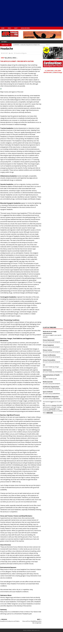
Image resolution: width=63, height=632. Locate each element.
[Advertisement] (32, 13)
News (9, 28)
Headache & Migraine (21, 53)
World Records (25, 28)
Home (2, 28)
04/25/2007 (5, 53)
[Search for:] (53, 44)
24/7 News (4, 41)
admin (11, 53)
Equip (15, 28)
